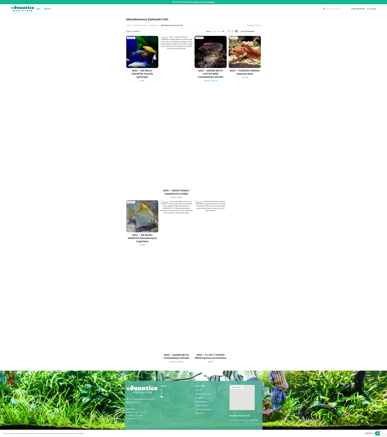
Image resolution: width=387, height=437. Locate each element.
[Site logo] (22, 9)
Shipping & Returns (201, 405)
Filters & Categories (133, 31)
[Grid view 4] (236, 31)
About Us (198, 390)
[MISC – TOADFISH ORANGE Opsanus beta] (245, 52)
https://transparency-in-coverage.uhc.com (244, 420)
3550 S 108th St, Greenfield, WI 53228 (141, 399)
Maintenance (199, 398)
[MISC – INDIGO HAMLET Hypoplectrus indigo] (176, 112)
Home (128, 25)
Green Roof (199, 413)
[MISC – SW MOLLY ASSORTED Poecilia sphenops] (142, 52)
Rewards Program (201, 402)
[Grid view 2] (229, 31)
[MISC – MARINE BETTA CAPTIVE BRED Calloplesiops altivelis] (211, 52)
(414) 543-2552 (134, 402)
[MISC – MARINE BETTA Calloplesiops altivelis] (176, 276)
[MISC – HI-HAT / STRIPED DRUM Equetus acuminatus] (211, 276)
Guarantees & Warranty (203, 409)
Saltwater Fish (154, 25)
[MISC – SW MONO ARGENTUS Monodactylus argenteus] (142, 216)
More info (369, 433)
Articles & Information (203, 394)
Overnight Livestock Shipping (202, 2)
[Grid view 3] (232, 31)
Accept (379, 433)
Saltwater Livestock (140, 25)
